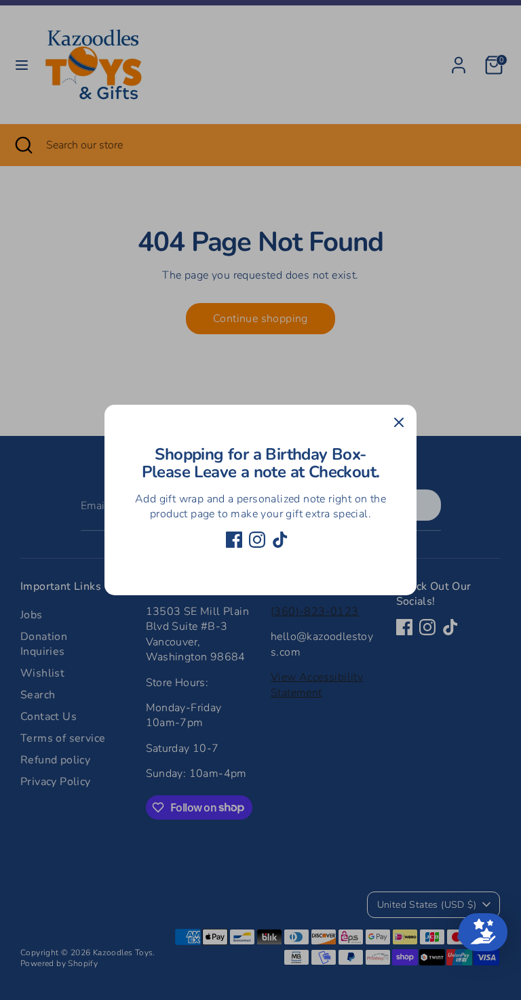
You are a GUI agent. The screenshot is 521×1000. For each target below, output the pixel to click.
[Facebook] (234, 540)
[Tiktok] (280, 540)
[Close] (399, 422)
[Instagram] (257, 540)
